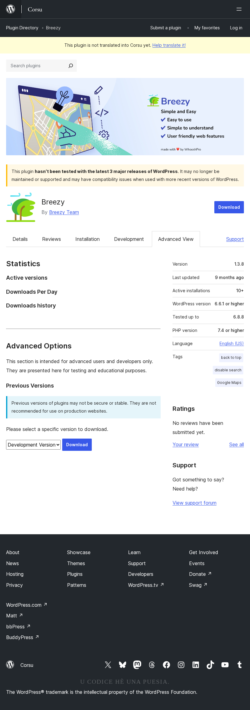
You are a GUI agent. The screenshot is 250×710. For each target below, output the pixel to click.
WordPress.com (27, 605)
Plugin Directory (22, 27)
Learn (134, 552)
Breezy (53, 201)
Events (197, 563)
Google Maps (229, 382)
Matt (14, 616)
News (12, 563)
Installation (87, 239)
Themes (76, 563)
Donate (200, 574)
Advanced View (176, 239)
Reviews (51, 239)
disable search (228, 370)
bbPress (18, 627)
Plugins (75, 574)
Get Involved (203, 552)
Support (235, 239)
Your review (186, 444)
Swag (198, 585)
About (13, 552)
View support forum (194, 503)
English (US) (232, 343)
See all (236, 444)
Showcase (79, 552)
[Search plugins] (71, 66)
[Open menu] (240, 9)
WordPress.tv (146, 585)
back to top (231, 357)
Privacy (14, 585)
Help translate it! (169, 45)
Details (20, 239)
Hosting (14, 574)
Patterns (76, 585)
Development (129, 239)
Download (229, 207)
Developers (140, 574)
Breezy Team (64, 212)
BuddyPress (22, 637)
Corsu (26, 665)
